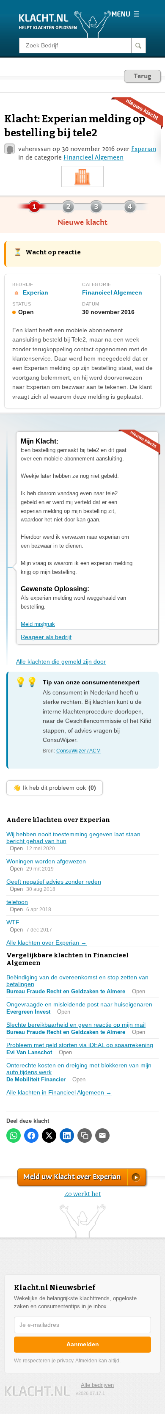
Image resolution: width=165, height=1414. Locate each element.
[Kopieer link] (84, 1135)
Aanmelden (82, 1344)
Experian (143, 149)
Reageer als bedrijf (46, 637)
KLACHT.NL (37, 1391)
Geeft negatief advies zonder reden (53, 881)
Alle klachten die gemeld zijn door (61, 661)
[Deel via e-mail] (102, 1135)
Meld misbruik (38, 624)
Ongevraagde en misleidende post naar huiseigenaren (79, 1004)
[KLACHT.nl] (65, 23)
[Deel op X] (49, 1135)
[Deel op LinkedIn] (67, 1135)
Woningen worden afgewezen (46, 861)
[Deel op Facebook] (31, 1135)
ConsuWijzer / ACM (78, 751)
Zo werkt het (82, 1194)
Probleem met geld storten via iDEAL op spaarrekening (79, 1045)
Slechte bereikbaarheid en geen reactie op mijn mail (76, 1024)
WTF (12, 922)
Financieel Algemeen (93, 157)
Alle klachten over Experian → (46, 942)
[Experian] (82, 177)
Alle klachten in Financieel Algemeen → (59, 1092)
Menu (125, 14)
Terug (142, 76)
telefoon (17, 902)
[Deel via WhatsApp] (13, 1135)
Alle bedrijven (97, 1385)
